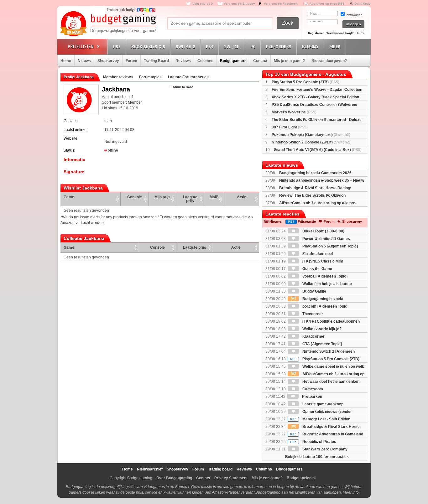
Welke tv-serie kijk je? (321, 329)
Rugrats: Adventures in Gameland (326, 434)
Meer (335, 46)
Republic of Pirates (313, 441)
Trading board (220, 469)
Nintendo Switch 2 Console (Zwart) (311, 142)
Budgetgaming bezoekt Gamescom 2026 (315, 173)
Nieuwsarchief (150, 469)
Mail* (214, 197)
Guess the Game (316, 269)
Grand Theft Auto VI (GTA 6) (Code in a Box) (318, 150)
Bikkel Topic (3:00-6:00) (322, 231)
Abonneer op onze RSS (327, 3)
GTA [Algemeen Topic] (321, 344)
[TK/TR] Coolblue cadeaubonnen (330, 321)
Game (69, 197)
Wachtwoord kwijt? (340, 33)
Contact (260, 61)
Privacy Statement (231, 478)
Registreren (316, 33)
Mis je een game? (289, 61)
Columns (205, 61)
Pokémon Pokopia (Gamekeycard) (311, 134)
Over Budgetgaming (174, 478)
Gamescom (312, 389)
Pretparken (311, 396)
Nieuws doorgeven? (329, 61)
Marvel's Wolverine (294, 112)
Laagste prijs (190, 199)
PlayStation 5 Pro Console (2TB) (305, 82)
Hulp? (360, 33)
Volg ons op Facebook (281, 3)
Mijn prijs (162, 197)
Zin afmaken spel (317, 254)
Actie (241, 197)
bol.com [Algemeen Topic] (324, 306)
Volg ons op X (202, 3)
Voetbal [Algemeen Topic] (324, 276)
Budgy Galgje (313, 291)
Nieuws (84, 61)
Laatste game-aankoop (322, 404)
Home (65, 61)
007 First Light (290, 127)
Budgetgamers (233, 61)
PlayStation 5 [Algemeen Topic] (329, 246)
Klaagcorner (313, 336)
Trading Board (156, 61)
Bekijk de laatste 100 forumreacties (317, 457)
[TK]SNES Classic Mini (322, 261)
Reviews (183, 61)
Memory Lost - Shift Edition (320, 419)
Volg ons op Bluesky (239, 3)
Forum (131, 61)
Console (134, 197)
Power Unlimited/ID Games (325, 238)
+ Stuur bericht (181, 87)
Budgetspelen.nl (301, 478)
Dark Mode (362, 3)
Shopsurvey (108, 61)
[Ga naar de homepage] (108, 24)
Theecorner (312, 314)
